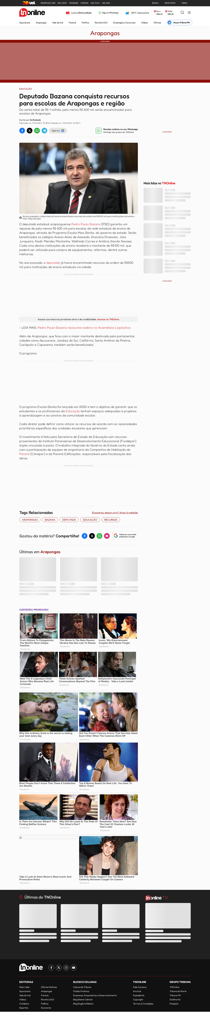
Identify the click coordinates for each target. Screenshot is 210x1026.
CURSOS (84, 3)
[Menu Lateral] (189, 12)
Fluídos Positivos (81, 991)
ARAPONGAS (30, 519)
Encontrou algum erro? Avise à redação (115, 512)
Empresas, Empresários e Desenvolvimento (95, 995)
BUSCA (155, 3)
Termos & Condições (143, 1003)
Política (85, 22)
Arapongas (41, 22)
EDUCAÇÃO (90, 519)
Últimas (157, 22)
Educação (73, 411)
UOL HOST (62, 3)
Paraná (72, 22)
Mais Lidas (24, 987)
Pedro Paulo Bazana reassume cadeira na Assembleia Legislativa (84, 327)
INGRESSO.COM (48, 3)
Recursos (110, 519)
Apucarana (24, 22)
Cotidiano (24, 1003)
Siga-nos (56, 130)
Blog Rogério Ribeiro (83, 1003)
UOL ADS (106, 3)
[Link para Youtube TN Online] (73, 967)
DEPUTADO (69, 519)
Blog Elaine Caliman (83, 999)
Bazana (50, 519)
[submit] (182, 12)
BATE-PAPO (170, 3)
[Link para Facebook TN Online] (51, 967)
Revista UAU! (101, 22)
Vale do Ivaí (57, 22)
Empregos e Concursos (124, 22)
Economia (46, 1007)
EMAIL (184, 3)
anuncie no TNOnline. (108, 319)
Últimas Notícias (49, 987)
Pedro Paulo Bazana (86, 224)
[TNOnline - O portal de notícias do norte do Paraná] (32, 12)
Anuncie (137, 991)
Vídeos (144, 22)
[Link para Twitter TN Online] (59, 967)
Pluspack (174, 1003)
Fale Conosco (140, 987)
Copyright (138, 999)
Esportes (23, 1007)
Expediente (138, 995)
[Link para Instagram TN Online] (66, 967)
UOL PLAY (95, 3)
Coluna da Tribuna (82, 987)
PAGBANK (73, 3)
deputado (53, 262)
